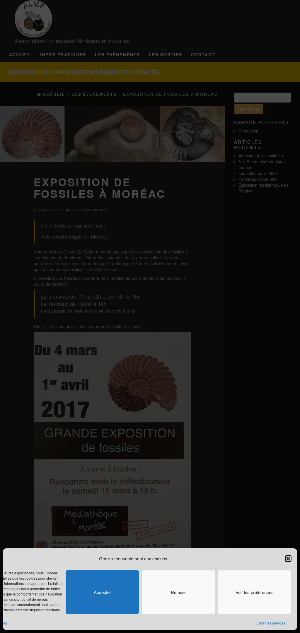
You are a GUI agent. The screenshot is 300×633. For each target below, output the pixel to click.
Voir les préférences (255, 592)
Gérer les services (271, 622)
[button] (288, 558)
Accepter (102, 592)
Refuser (178, 592)
